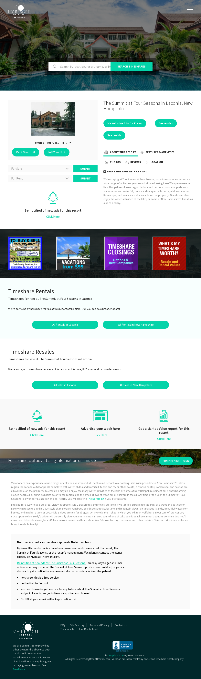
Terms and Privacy (99, 625)
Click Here (53, 216)
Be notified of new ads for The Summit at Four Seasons (51, 563)
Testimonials (67, 629)
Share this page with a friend (126, 171)
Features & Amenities (160, 152)
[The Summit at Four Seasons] (28, 253)
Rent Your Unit (25, 152)
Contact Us (120, 625)
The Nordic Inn (96, 498)
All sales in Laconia (65, 385)
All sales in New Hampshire (136, 385)
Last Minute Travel (88, 629)
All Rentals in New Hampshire (136, 325)
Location (156, 162)
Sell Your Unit (57, 152)
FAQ (62, 625)
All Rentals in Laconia (65, 325)
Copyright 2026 (115, 655)
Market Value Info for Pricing (124, 123)
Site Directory (77, 625)
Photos (115, 162)
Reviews (135, 162)
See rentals (114, 135)
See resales (166, 123)
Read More (19, 669)
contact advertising (176, 461)
